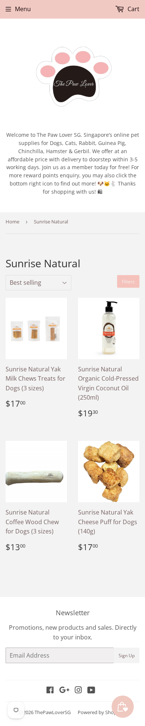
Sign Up (127, 655)
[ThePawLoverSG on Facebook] (50, 691)
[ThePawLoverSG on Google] (64, 691)
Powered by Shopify (100, 712)
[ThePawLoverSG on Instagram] (78, 691)
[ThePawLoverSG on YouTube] (91, 691)
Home (12, 221)
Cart (132, 9)
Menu (23, 9)
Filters (128, 281)
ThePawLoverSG (53, 712)
